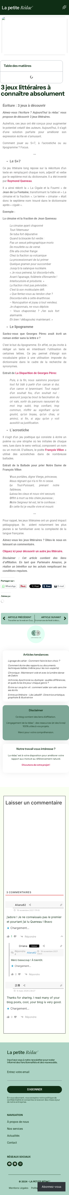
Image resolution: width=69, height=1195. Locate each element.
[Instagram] (20, 1164)
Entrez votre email (18, 1072)
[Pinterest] (15, 1164)
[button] (64, 7)
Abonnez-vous (51, 1186)
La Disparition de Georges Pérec (35, 373)
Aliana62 (31, 952)
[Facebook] (9, 1164)
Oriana (23, 945)
